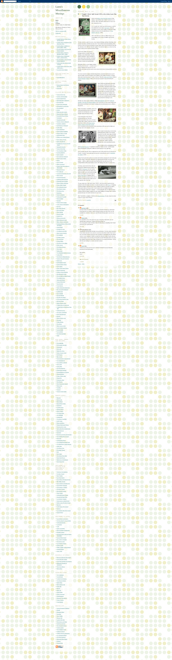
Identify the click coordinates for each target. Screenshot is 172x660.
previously (85, 169)
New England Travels (61, 629)
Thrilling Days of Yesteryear (63, 305)
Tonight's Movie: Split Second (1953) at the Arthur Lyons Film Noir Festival (99, 15)
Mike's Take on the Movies (62, 221)
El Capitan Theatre (61, 450)
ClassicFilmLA (60, 512)
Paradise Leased (60, 532)
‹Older (83, 263)
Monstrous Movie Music (62, 639)
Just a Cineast (60, 162)
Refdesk (59, 641)
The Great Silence (61, 566)
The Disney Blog (60, 413)
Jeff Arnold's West (61, 135)
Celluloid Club (60, 291)
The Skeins (59, 324)
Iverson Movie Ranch (61, 537)
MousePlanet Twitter (61, 403)
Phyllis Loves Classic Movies (63, 137)
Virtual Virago (60, 227)
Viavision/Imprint (60, 374)
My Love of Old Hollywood (62, 289)
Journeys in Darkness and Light (64, 173)
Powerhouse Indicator (61, 370)
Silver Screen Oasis (61, 326)
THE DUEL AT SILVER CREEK (88, 102)
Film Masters (60, 381)
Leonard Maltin (60, 329)
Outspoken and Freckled (62, 181)
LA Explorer (59, 524)
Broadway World (60, 612)
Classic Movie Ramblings (62, 131)
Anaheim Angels (60, 549)
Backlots (59, 200)
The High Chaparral (61, 637)
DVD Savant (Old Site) (62, 345)
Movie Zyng (59, 385)
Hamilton (59, 387)
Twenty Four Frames (61, 158)
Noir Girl (58, 206)
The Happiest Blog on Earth (63, 436)
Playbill (58, 610)
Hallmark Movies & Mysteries (63, 633)
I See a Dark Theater (61, 185)
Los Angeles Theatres (61, 499)
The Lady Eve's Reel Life (62, 156)
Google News (60, 643)
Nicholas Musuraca (84, 146)
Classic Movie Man (61, 148)
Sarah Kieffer (60, 592)
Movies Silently (60, 198)
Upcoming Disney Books (62, 69)
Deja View (59, 438)
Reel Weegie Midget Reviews (63, 256)
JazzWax (59, 614)
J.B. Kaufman (60, 235)
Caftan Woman (60, 322)
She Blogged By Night (61, 274)
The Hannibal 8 (60, 108)
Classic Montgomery (61, 98)
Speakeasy (59, 117)
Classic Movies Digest (62, 264)
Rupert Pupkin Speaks (62, 202)
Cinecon (58, 508)
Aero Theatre (60, 475)
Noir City (59, 504)
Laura (57, 21)
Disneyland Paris (60, 461)
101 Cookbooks (60, 575)
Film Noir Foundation (61, 333)
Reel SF (58, 316)
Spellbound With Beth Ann (62, 179)
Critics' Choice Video (61, 376)
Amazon (58, 389)
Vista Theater (60, 493)
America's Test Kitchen (62, 598)
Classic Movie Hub (61, 94)
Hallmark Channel (61, 631)
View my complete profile (61, 31)
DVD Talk (59, 349)
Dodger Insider (60, 545)
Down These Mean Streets (63, 268)
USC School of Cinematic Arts (63, 483)
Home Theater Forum (61, 352)
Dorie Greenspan (60, 594)
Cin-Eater (59, 320)
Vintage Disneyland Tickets (63, 425)
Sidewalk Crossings (61, 147)
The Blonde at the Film (62, 231)
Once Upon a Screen (61, 139)
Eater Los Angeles (61, 528)
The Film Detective (61, 368)
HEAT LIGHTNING (108, 77)
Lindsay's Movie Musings (62, 272)
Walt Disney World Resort (62, 459)
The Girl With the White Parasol (63, 276)
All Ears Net (59, 399)
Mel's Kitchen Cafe (61, 584)
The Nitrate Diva (60, 191)
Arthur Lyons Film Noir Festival (63, 502)
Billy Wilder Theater (61, 481)
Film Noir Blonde (60, 295)
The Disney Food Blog (62, 419)
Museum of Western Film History (64, 557)
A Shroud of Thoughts (61, 196)
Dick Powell (106, 27)
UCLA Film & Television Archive (63, 479)
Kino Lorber (59, 364)
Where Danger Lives (61, 318)
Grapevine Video (60, 380)
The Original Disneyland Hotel (63, 442)
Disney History (60, 411)
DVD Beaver (59, 354)
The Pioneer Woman (61, 580)
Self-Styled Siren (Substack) (63, 100)
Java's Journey (60, 154)
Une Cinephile (60, 293)
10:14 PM (82, 256)
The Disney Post (60, 448)
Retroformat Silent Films (62, 497)
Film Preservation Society (62, 383)
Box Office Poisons (61, 208)
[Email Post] (115, 200)
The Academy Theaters (62, 487)
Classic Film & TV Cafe (62, 133)
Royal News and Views (62, 621)
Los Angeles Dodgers (61, 543)
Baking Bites (59, 582)
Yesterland (59, 405)
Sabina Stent (59, 251)
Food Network (60, 602)
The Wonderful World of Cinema (64, 252)
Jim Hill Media (60, 415)
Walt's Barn (59, 446)
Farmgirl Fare (60, 576)
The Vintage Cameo (61, 189)
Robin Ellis (59, 586)
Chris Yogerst (60, 245)
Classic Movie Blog (61, 281)
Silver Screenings (60, 164)
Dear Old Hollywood (61, 314)
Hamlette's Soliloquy (61, 123)
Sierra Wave (59, 568)
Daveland (59, 432)
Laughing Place (60, 407)
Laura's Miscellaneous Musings (63, 10)
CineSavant (59, 347)
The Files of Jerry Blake (62, 243)
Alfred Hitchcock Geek (62, 220)
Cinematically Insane (61, 262)
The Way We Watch (61, 297)
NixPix (58, 160)
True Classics (60, 285)
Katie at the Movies (61, 141)
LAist (58, 526)
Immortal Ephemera (61, 177)
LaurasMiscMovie (61, 77)
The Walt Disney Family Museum (64, 444)
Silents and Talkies (61, 280)
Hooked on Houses (61, 623)
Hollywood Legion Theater (62, 495)
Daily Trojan (59, 551)
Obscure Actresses (61, 218)
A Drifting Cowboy (61, 237)
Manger (58, 588)
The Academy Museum (62, 485)
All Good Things (60, 301)
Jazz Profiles (60, 616)
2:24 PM (81, 242)
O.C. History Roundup (62, 539)
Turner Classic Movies (62, 327)
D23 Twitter (59, 454)
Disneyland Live (60, 430)
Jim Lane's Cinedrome (62, 312)
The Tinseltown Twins (61, 150)
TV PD (58, 110)
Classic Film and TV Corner (63, 258)
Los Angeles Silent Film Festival (64, 510)
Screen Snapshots (61, 270)
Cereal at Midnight (61, 152)
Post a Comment (84, 259)
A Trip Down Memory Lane (62, 299)
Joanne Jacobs (60, 627)
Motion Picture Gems (61, 303)
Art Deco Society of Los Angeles (64, 520)
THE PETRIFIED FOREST (84, 78)
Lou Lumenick (60, 331)
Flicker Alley (59, 366)
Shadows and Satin (61, 119)
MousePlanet (60, 401)
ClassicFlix (59, 88)
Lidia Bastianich (60, 596)
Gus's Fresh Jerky (82, 175)
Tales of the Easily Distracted (63, 287)
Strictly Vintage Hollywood (62, 183)
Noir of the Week (60, 210)
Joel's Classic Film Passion (63, 204)
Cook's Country (60, 600)
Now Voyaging (60, 283)
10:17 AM (82, 226)
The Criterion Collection (62, 362)
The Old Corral (60, 239)
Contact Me (58, 33)
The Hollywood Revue (61, 187)
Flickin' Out (59, 260)
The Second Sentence (62, 625)
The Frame (59, 249)
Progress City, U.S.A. (61, 426)
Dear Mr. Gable (60, 214)
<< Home (82, 261)
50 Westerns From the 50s (63, 106)
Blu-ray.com (59, 356)
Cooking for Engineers (62, 578)
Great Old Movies (61, 129)
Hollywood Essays (61, 310)
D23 (58, 452)
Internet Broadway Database (63, 608)
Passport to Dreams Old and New (64, 434)
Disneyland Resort (61, 457)
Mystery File (59, 618)
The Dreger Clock (61, 541)
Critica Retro (59, 254)
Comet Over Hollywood (62, 104)
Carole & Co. (59, 216)
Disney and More (60, 423)
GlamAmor (59, 193)
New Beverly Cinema (61, 491)
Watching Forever (61, 169)
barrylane (83, 208)
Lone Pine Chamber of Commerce (64, 561)
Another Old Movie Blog (62, 96)
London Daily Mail (60, 619)
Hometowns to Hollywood (62, 125)
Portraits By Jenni (61, 229)
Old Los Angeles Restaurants (63, 530)
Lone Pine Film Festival (62, 559)
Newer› (79, 263)
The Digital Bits (60, 343)
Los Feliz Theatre (60, 477)
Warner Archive (101, 196)
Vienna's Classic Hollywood (63, 121)
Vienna (83, 218)
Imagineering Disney (61, 440)
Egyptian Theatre (60, 473)
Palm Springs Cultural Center (63, 501)
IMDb (58, 335)
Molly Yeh (59, 590)
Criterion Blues (60, 241)
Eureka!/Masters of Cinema (63, 372)
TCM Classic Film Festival (62, 506)
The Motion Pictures (61, 247)
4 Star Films (59, 127)
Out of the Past (60, 102)
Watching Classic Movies (62, 114)
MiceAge (59, 397)
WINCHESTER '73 (102, 100)
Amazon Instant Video (61, 391)
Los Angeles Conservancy (62, 518)
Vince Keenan (60, 212)
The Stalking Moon (61, 278)
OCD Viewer (59, 266)
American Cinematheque (62, 471)
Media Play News (60, 351)
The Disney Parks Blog (62, 455)
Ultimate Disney (60, 409)
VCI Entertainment (61, 360)
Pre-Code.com (60, 171)
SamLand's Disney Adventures (63, 428)
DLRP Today (59, 421)
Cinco (109, 184)
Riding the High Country (62, 112)
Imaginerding (59, 417)
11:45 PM (89, 200)
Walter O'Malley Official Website (64, 547)
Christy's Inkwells (60, 194)
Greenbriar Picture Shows (62, 115)
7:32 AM (81, 214)
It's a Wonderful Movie (61, 635)
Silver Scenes (60, 175)
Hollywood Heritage (61, 522)
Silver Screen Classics (62, 233)
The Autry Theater (61, 489)
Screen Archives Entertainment (63, 358)
